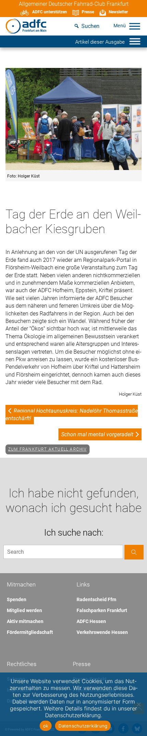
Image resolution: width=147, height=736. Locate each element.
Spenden (16, 599)
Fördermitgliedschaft (30, 632)
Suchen (90, 26)
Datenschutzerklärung (82, 725)
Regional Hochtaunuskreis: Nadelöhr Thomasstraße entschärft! (71, 415)
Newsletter (118, 12)
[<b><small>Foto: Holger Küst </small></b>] (73, 119)
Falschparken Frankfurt (102, 610)
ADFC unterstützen (49, 12)
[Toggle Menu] (134, 26)
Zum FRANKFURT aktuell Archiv (47, 449)
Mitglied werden (24, 610)
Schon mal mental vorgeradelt (97, 434)
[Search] (134, 552)
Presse (88, 12)
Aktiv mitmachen (25, 621)
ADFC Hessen (91, 621)
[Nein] (138, 704)
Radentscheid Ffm (96, 599)
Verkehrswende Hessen (102, 632)
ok (46, 725)
